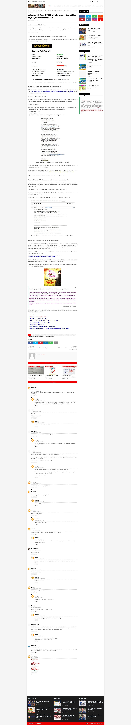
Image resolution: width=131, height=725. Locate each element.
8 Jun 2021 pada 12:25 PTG (36, 657)
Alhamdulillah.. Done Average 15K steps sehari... (95, 716)
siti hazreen (34, 431)
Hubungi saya (42, 1)
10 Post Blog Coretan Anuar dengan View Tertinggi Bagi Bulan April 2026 (69, 703)
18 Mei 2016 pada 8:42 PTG (36, 452)
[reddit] (100, 16)
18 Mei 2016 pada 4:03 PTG (39, 422)
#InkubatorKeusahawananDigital (88, 109)
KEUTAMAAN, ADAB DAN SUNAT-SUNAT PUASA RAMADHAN (93, 73)
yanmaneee (34, 656)
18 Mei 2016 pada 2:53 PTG (39, 400)
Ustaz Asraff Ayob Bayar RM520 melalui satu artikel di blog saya (46, 10)
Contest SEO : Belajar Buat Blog (51, 376)
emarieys (33, 568)
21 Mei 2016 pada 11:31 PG (36, 625)
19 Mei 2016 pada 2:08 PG (39, 501)
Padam (35, 395)
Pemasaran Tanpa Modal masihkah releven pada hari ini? (68, 717)
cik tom (33, 451)
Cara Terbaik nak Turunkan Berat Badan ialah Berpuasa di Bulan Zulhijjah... (95, 703)
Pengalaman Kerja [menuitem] (97, 6)
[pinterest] (98, 1)
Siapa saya (34, 1)
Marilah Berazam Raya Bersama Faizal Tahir (93, 86)
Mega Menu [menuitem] (65, 6)
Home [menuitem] (50, 6)
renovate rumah (35, 624)
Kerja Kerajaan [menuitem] (87, 6)
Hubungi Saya (100, 723)
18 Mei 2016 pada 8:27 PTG (39, 441)
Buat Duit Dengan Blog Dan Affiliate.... (39, 316)
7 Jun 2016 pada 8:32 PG (35, 646)
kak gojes (33, 587)
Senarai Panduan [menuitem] (75, 6)
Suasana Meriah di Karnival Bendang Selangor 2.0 (94, 36)
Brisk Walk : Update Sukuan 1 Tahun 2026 (95, 709)
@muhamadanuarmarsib (86, 100)
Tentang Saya (93, 723)
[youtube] (100, 19)
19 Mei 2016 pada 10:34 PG (36, 569)
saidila (33, 528)
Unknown (33, 482)
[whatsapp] (94, 16)
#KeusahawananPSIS (85, 110)
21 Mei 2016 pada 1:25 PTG (39, 597)
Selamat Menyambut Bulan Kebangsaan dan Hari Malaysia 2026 (95, 44)
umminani (33, 645)
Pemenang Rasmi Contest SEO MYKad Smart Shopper (95, 79)
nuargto (31, 20)
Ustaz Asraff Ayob (72, 334)
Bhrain (33, 605)
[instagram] (95, 1)
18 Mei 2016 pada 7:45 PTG (36, 432)
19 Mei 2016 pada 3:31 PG (36, 550)
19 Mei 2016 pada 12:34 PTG (40, 578)
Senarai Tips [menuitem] (56, 6)
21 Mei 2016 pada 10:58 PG (36, 607)
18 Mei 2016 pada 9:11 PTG (39, 467)
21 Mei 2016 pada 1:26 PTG (39, 615)
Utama (29, 1)
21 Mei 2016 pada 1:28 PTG (39, 635)
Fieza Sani (33, 387)
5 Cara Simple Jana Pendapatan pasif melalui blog (69, 376)
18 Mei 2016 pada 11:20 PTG (36, 511)
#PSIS (98, 107)
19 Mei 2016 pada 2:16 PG (36, 530)
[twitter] (93, 1)
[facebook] (90, 1)
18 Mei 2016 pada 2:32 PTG (36, 389)
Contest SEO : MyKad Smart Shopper (94, 65)
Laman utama (30, 10)
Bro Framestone (35, 548)
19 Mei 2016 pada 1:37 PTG (36, 588)
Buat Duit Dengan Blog (36, 334)
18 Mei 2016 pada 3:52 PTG (36, 411)
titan (32, 410)
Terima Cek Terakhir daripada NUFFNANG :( (35, 376)
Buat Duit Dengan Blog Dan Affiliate (49, 334)
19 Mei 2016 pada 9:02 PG (39, 538)
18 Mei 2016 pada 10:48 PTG (36, 483)
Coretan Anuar (38, 723)
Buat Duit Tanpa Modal (62, 334)
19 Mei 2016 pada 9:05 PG (39, 558)
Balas (32, 395)
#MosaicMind (98, 109)
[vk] (88, 19)
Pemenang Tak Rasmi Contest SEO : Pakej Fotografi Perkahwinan (69, 710)
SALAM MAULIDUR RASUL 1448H (94, 29)
